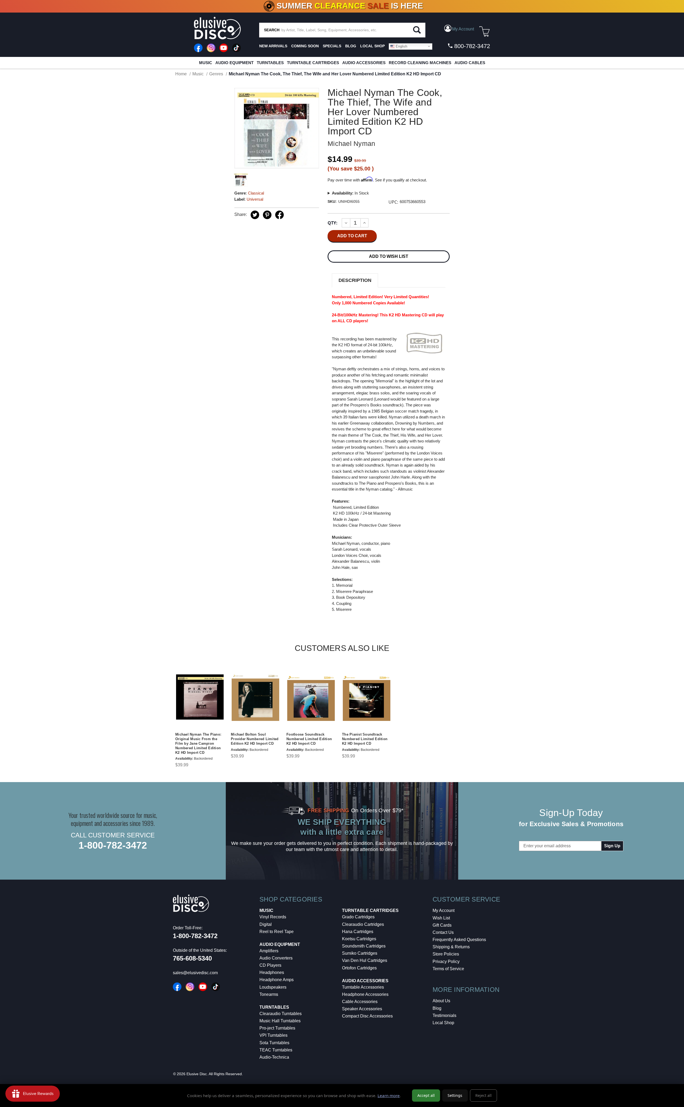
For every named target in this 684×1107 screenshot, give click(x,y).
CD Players (270, 965)
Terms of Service (448, 968)
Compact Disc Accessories (367, 1016)
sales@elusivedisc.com (195, 972)
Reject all (483, 1095)
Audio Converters (276, 958)
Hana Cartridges (357, 931)
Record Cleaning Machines (420, 62)
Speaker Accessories (362, 1009)
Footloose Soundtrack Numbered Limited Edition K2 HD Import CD (309, 738)
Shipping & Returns (451, 947)
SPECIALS (332, 46)
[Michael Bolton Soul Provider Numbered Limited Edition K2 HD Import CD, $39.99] (255, 697)
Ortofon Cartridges (359, 968)
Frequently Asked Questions (459, 939)
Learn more (389, 1095)
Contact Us (443, 932)
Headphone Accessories (365, 994)
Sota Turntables (274, 1042)
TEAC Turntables (275, 1050)
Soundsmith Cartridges (364, 946)
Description (355, 280)
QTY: (332, 223)
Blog (437, 1008)
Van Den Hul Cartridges (364, 960)
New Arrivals (273, 46)
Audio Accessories (364, 62)
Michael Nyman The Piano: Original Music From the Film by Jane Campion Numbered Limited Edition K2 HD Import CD (198, 743)
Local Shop (443, 1022)
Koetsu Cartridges (359, 939)
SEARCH (271, 30)
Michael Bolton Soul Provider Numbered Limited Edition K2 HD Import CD (254, 738)
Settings (455, 1095)
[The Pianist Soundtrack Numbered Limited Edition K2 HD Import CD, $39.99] (366, 697)
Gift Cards (442, 925)
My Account (443, 910)
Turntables (270, 62)
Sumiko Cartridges (359, 953)
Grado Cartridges (358, 917)
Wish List (441, 918)
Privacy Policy (446, 961)
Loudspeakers (272, 987)
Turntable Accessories (363, 987)
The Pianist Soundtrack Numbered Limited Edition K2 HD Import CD (364, 738)
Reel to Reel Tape (276, 931)
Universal (255, 199)
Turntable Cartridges (313, 62)
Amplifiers (268, 951)
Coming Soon (305, 46)
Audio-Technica (274, 1057)
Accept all (426, 1095)
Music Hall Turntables (280, 1021)
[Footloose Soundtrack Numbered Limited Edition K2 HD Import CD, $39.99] (311, 697)
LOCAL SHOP (372, 46)
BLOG (350, 46)
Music (205, 62)
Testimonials (444, 1015)
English (401, 46)
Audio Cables (469, 62)
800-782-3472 (471, 46)
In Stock (350, 193)
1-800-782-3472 (113, 845)
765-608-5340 (192, 958)
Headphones (271, 972)
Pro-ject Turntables (277, 1028)
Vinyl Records (272, 917)
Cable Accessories (360, 1001)
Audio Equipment (234, 62)
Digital (265, 924)
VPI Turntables (273, 1035)
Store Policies (446, 954)
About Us (441, 1001)
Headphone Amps (276, 979)
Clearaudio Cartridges (363, 924)
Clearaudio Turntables (280, 1013)
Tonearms (268, 994)
